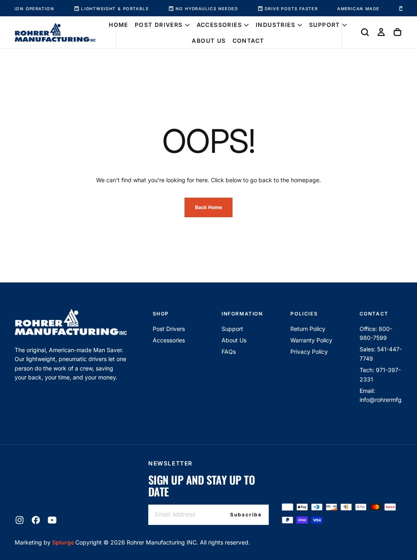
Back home (208, 207)
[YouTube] (52, 520)
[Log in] (381, 32)
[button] (365, 32)
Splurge (63, 542)
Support (324, 24)
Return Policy (307, 328)
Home (118, 24)
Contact (248, 40)
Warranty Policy (311, 340)
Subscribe (246, 514)
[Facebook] (36, 520)
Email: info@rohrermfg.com (381, 395)
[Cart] (397, 32)
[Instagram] (19, 520)
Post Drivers (159, 24)
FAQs (229, 351)
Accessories (219, 24)
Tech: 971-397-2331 (380, 374)
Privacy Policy (309, 351)
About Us (209, 40)
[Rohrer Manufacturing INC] (71, 322)
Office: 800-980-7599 (376, 333)
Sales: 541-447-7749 (381, 354)
